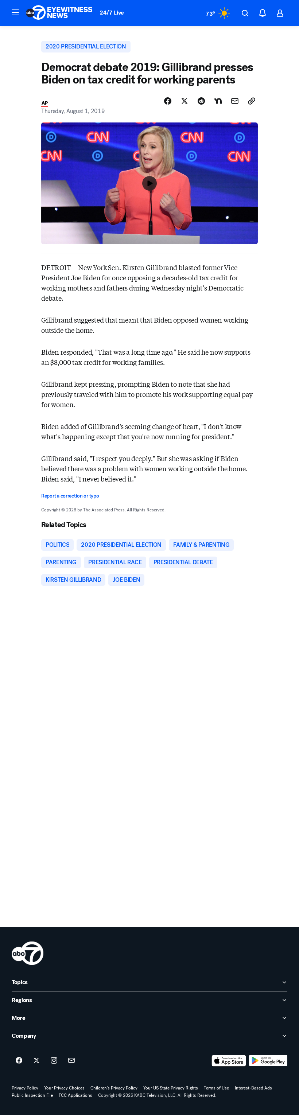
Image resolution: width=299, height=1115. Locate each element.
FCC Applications (75, 1095)
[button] (15, 12)
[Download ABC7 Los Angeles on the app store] (228, 1061)
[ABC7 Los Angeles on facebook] (19, 1060)
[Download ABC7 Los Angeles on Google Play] (268, 1061)
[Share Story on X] (184, 101)
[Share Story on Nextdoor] (218, 101)
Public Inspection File (32, 1095)
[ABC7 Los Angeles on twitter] (36, 1060)
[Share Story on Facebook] (168, 101)
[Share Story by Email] (235, 101)
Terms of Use (216, 1088)
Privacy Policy (25, 1088)
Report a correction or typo (70, 495)
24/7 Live (112, 12)
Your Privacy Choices (64, 1088)
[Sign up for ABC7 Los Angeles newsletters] (71, 1060)
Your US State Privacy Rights (170, 1088)
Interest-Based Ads (253, 1088)
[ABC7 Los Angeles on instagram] (54, 1060)
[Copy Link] (251, 101)
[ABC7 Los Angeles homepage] (59, 13)
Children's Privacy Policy (113, 1088)
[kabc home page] (27, 953)
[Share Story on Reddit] (201, 101)
